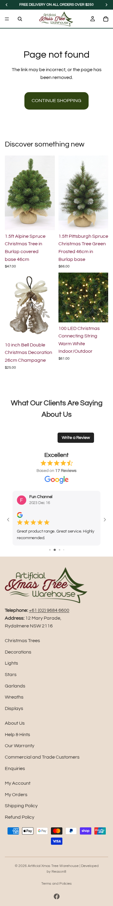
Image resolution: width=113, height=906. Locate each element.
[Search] (20, 19)
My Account (17, 783)
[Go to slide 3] (59, 550)
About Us (15, 723)
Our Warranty (19, 745)
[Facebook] (56, 896)
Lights (11, 663)
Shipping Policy (21, 805)
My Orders (16, 794)
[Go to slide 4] (63, 549)
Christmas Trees (22, 640)
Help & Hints (17, 734)
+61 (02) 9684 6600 (49, 610)
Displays (14, 708)
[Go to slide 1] (50, 550)
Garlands (15, 686)
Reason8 (59, 872)
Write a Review (76, 438)
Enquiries (15, 768)
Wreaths (14, 697)
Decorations (18, 652)
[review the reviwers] (20, 515)
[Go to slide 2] (55, 550)
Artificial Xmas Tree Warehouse (53, 866)
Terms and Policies (56, 884)
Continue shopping (56, 100)
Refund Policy (19, 817)
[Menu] (7, 19)
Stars (11, 674)
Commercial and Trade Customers (42, 757)
